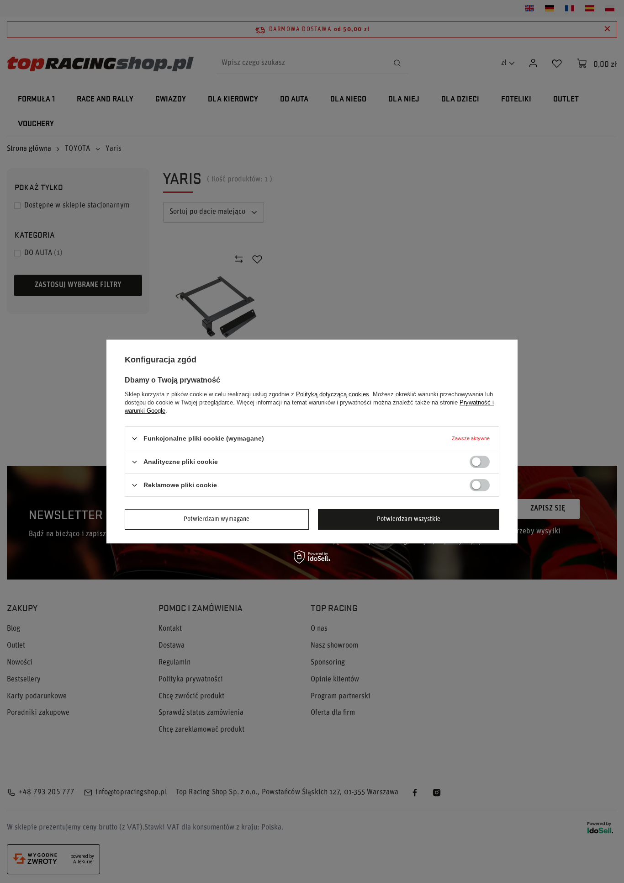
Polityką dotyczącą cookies (332, 394)
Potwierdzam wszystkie (408, 519)
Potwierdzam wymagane (216, 519)
